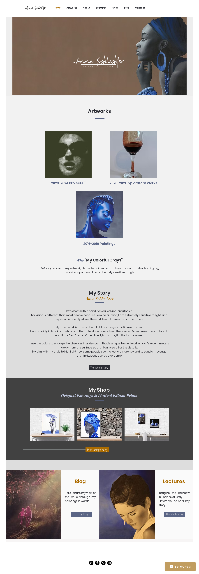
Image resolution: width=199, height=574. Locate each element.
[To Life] (133, 160)
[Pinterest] (103, 563)
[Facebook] (97, 563)
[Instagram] (109, 563)
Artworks (99, 111)
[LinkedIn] (91, 563)
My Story (99, 292)
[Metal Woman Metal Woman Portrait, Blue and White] (99, 220)
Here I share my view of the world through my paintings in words (80, 497)
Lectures (174, 481)
